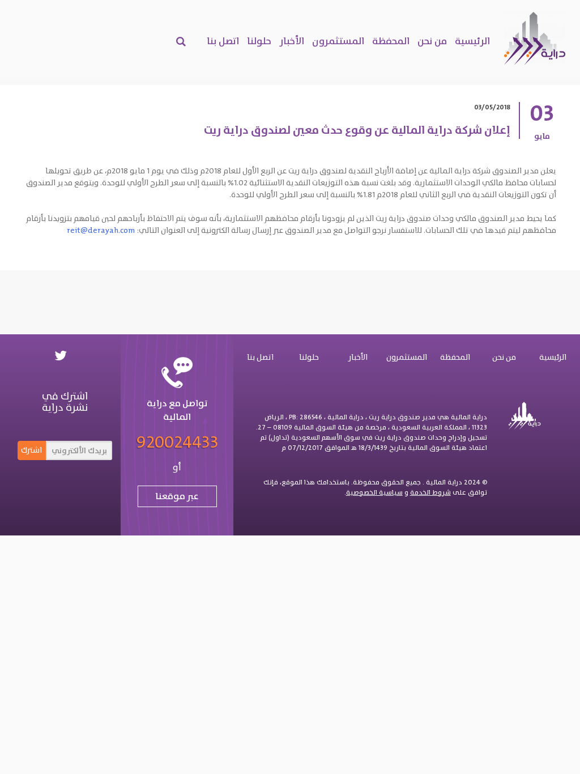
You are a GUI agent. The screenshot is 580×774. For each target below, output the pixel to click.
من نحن (432, 41)
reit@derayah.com (101, 230)
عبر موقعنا (177, 496)
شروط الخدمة (430, 492)
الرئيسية (472, 41)
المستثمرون (338, 41)
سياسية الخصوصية (374, 492)
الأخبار (291, 41)
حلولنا (259, 41)
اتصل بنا (223, 41)
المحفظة (391, 41)
